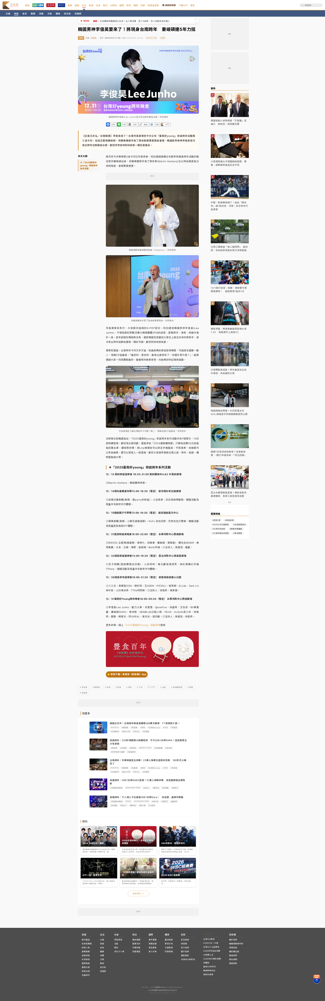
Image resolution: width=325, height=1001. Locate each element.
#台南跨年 (115, 731)
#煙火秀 (155, 801)
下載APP (183, 5)
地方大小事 (119, 951)
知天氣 (67, 13)
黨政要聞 (136, 940)
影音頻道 (185, 940)
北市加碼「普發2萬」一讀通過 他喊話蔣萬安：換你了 (119, 21)
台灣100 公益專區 (211, 947)
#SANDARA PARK (133, 788)
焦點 (70, 5)
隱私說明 (233, 959)
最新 (27, 5)
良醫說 (206, 962)
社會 (98, 5)
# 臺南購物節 (176, 687)
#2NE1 (128, 801)
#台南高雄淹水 (239, 524)
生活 (84, 5)
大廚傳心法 (208, 955)
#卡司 (165, 728)
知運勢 (78, 13)
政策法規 (86, 971)
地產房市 (86, 975)
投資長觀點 (87, 943)
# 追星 (163, 687)
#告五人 (146, 788)
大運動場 (169, 947)
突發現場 (118, 940)
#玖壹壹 (146, 731)
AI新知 (113, 5)
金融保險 (86, 955)
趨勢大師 (86, 967)
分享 (113, 124)
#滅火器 (142, 805)
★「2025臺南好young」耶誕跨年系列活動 (89, 165)
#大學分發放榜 (219, 529)
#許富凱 (123, 748)
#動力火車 (126, 731)
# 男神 (108, 687)
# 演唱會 (83, 693)
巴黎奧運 (169, 951)
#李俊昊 (174, 728)
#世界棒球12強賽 (117, 752)
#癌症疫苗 (229, 520)
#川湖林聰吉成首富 (221, 533)
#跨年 (143, 728)
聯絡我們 (233, 955)
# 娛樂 (190, 687)
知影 (143, 5)
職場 (58, 13)
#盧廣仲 (174, 801)
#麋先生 (156, 788)
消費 (41, 13)
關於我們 (233, 940)
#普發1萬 (216, 520)
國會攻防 (136, 943)
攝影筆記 (185, 955)
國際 (121, 5)
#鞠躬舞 (125, 728)
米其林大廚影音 (188, 959)
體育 (136, 5)
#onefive (115, 727)
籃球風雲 (169, 940)
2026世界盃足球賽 (211, 951)
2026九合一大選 (210, 943)
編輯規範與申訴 (236, 943)
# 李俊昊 (83, 687)
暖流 (116, 947)
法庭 (116, 943)
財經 (77, 5)
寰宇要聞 (153, 940)
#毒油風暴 (237, 533)
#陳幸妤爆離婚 (236, 529)
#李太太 (136, 731)
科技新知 (86, 959)
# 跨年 (129, 687)
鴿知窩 (184, 943)
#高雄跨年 (131, 752)
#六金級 (152, 805)
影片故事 (185, 947)
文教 (49, 13)
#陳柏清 (114, 748)
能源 (91, 5)
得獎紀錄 (233, 947)
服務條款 (233, 963)
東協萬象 (153, 947)
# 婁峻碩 (96, 687)
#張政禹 (133, 748)
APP (167, 124)
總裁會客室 (153, 5)
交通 (8, 13)
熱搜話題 (153, 943)
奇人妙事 (153, 951)
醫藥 (33, 13)
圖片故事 (185, 951)
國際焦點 (86, 963)
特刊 (128, 5)
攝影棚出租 (234, 951)
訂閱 (157, 124)
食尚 (24, 13)
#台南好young (154, 728)
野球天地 (169, 943)
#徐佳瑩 (114, 805)
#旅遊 (162, 38)
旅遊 (16, 13)
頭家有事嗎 (208, 974)
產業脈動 (86, 951)
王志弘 (93, 38)
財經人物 (86, 947)
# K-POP (151, 687)
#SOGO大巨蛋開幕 (221, 524)
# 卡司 (140, 687)
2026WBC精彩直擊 (212, 959)
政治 (105, 5)
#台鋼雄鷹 (158, 748)
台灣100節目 (209, 939)
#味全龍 (168, 748)
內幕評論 (136, 947)
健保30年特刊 (209, 966)
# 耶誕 (118, 687)
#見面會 (134, 728)
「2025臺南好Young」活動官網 (141, 625)
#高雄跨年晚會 (117, 788)
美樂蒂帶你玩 (209, 970)
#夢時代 (175, 788)
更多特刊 (138, 893)
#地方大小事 (151, 38)
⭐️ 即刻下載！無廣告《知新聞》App (126, 674)
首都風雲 (136, 951)
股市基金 (86, 940)
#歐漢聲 (165, 788)
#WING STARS (145, 748)
